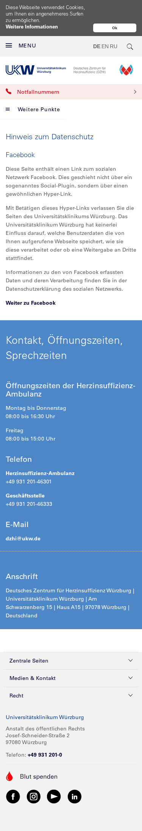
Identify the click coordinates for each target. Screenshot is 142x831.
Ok (114, 27)
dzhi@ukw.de (23, 538)
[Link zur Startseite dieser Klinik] (104, 70)
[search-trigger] (130, 46)
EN (105, 46)
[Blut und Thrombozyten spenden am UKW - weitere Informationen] (32, 775)
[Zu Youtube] (54, 796)
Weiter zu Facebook (31, 302)
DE (96, 46)
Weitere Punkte (39, 109)
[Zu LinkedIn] (74, 796)
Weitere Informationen (32, 26)
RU (113, 46)
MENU (27, 45)
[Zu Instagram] (33, 796)
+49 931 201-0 (45, 754)
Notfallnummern (38, 91)
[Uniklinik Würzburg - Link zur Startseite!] (36, 70)
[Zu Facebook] (13, 796)
